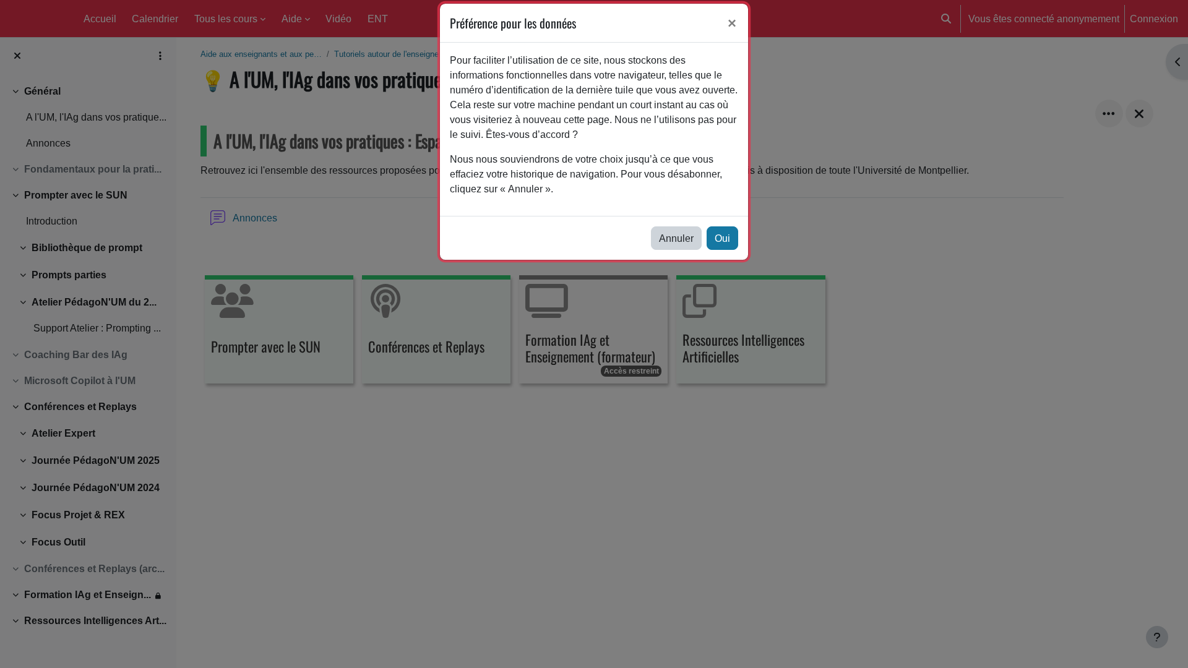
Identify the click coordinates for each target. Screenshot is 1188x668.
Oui (722, 238)
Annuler (676, 238)
